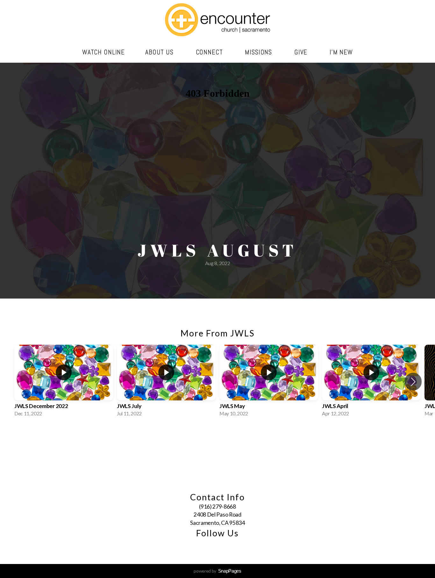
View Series (217, 436)
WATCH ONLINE (103, 52)
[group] (63, 381)
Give (301, 52)
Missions (259, 52)
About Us (160, 52)
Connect (210, 52)
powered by (217, 571)
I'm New (341, 52)
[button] (413, 382)
